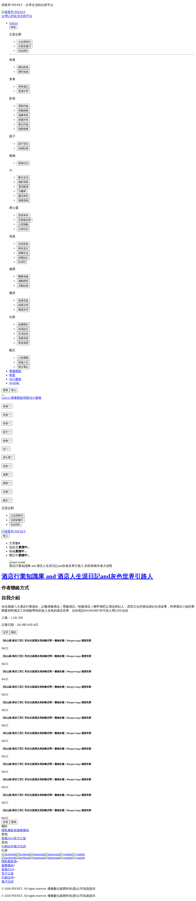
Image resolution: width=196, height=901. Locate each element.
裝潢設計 (23, 329)
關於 (13, 632)
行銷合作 (8, 846)
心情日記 (23, 229)
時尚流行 (23, 248)
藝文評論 (23, 124)
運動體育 (23, 281)
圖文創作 (23, 195)
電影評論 (23, 105)
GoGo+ (14, 23)
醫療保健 (23, 276)
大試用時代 (24, 41)
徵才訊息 (20, 846)
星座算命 (23, 215)
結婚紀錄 (23, 148)
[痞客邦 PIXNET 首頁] (14, 531)
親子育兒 (23, 143)
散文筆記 (23, 366)
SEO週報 (15, 379)
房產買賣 (23, 338)
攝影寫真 (23, 182)
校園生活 (23, 253)
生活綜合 (23, 333)
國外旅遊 (23, 71)
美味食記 (23, 86)
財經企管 (23, 305)
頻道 (13, 27)
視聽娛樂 (23, 110)
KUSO (21, 262)
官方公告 (20, 838)
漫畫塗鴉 (23, 200)
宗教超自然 (24, 219)
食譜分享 (23, 91)
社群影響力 (24, 46)
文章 (5, 632)
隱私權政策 (9, 830)
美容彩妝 (23, 243)
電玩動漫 (23, 186)
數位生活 (23, 177)
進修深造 (23, 300)
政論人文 (23, 362)
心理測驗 (23, 224)
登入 (13, 390)
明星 (12, 375)
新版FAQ (8, 838)
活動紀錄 (23, 285)
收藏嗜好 (23, 324)
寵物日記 (23, 163)
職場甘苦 (23, 309)
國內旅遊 (23, 67)
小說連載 (23, 357)
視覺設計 (23, 257)
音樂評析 (23, 119)
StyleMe (23, 50)
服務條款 (23, 830)
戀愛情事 (23, 129)
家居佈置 (23, 342)
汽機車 (22, 191)
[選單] (3, 395)
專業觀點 (15, 371)
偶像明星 (23, 115)
